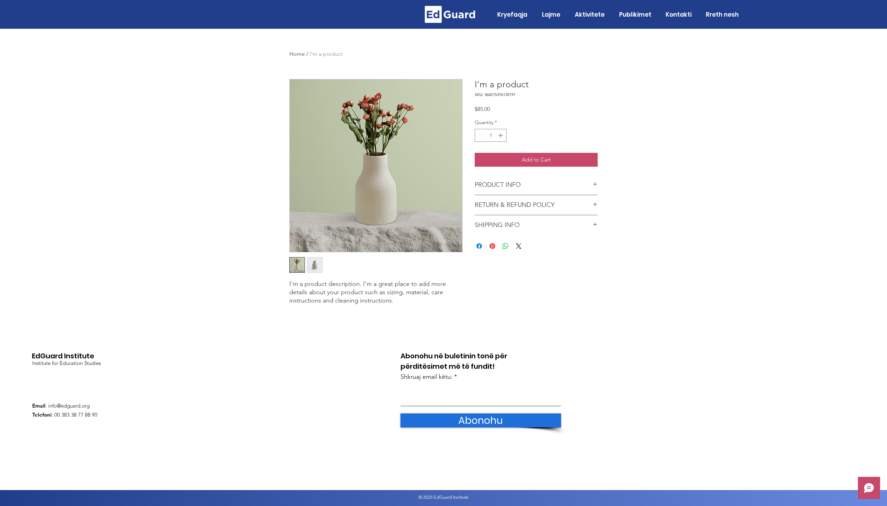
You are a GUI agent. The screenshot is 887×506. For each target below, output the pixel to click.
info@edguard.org (69, 405)
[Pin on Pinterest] (492, 246)
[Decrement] (480, 135)
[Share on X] (519, 246)
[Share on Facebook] (479, 246)
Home (297, 54)
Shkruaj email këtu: (427, 377)
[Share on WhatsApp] (505, 246)
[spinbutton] (490, 135)
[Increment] (501, 135)
